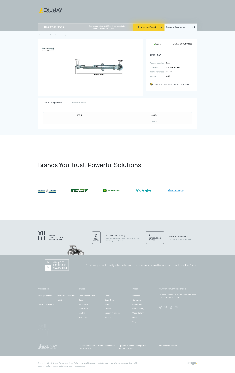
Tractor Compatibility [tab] (52, 102)
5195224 (169, 72)
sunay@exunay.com (168, 345)
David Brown (110, 300)
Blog (134, 321)
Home (41, 35)
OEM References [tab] (78, 102)
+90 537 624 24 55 (127, 348)
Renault (108, 317)
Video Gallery (138, 313)
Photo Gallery (138, 308)
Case (56, 35)
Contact (136, 295)
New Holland (84, 317)
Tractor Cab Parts (46, 304)
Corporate (136, 300)
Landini (82, 313)
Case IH (154, 121)
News (134, 317)
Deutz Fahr (83, 304)
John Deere (83, 308)
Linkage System (66, 35)
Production (137, 304)
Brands (49, 35)
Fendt (107, 304)
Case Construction (87, 295)
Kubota (108, 308)
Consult (186, 84)
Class (81, 300)
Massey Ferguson (112, 313)
